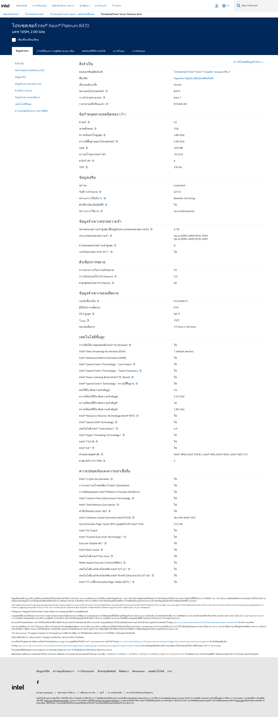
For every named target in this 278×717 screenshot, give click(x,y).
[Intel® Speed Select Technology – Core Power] (134, 364)
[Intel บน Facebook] (38, 683)
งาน (169, 671)
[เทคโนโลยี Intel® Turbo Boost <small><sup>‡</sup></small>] (117, 428)
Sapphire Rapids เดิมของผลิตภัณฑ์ (193, 78)
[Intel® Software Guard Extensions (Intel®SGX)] (133, 517)
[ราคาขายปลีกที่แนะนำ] (107, 104)
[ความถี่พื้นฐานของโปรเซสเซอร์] (117, 141)
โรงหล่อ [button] (116, 5)
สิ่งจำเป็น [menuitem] (19, 63)
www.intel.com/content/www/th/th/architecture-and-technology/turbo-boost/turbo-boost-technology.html (164, 641)
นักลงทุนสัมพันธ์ (106, 671)
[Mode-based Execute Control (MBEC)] (124, 562)
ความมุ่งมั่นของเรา (63, 671)
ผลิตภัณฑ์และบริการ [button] (63, 5)
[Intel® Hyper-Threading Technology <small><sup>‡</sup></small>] (123, 435)
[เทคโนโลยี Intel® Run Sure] (112, 556)
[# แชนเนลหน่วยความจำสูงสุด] (115, 245)
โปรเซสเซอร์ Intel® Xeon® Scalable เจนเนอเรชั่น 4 (202, 72)
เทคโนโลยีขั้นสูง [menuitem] (23, 104)
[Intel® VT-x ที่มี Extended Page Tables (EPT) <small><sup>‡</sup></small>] (133, 582)
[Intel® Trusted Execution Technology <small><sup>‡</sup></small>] (125, 537)
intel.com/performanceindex (56, 700)
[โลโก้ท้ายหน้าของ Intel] (18, 687)
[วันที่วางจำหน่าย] (100, 191)
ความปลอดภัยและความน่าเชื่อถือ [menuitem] (31, 110)
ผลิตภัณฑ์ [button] (21, 5)
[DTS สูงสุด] (93, 314)
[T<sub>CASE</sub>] (88, 320)
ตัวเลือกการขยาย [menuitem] (23, 90)
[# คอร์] (88, 122)
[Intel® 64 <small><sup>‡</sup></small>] (93, 448)
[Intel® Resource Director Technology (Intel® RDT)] (137, 415)
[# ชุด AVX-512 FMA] (104, 460)
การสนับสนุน (138, 51)
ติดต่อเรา (124, 671)
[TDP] (86, 167)
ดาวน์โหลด (118, 51)
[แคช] (86, 148)
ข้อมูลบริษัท (43, 671)
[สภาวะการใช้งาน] (101, 211)
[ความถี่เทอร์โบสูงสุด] (104, 135)
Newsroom (138, 671)
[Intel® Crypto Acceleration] (111, 479)
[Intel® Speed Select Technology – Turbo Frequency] (140, 370)
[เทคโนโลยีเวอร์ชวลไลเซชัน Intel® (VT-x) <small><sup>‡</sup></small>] (129, 569)
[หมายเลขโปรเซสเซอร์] (106, 91)
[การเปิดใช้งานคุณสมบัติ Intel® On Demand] (130, 345)
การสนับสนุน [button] (39, 5)
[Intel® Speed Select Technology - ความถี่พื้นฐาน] (136, 383)
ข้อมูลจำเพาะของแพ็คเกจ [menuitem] (27, 97)
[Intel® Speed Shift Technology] (116, 422)
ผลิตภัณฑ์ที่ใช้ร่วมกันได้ (93, 51)
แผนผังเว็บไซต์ (156, 671)
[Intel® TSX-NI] (96, 441)
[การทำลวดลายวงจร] (104, 97)
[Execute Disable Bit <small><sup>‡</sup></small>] (105, 543)
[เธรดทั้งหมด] (95, 128)
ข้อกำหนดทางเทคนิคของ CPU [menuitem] (30, 70)
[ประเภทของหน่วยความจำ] (111, 235)
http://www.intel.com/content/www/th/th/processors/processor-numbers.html (205, 622)
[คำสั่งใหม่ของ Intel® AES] (109, 511)
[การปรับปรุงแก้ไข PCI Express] (115, 276)
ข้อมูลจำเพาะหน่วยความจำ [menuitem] (28, 83)
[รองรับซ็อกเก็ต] (98, 301)
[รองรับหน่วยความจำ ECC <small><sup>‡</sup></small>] (111, 251)
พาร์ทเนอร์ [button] (101, 5)
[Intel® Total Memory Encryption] (118, 504)
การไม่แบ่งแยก (86, 671)
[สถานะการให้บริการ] (104, 198)
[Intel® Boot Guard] (101, 549)
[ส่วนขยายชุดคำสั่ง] (102, 454)
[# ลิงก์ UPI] (93, 160)
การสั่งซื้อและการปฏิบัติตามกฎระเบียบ (55, 51)
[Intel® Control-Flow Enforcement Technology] (133, 498)
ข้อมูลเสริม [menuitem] (20, 77)
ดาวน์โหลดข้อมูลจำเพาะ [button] (247, 62)
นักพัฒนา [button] (85, 5)
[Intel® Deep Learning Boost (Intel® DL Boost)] (132, 377)
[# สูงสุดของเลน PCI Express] (113, 283)
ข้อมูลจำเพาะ (22, 50)
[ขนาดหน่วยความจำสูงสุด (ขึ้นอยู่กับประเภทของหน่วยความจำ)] (151, 229)
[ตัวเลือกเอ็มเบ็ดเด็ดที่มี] (106, 204)
